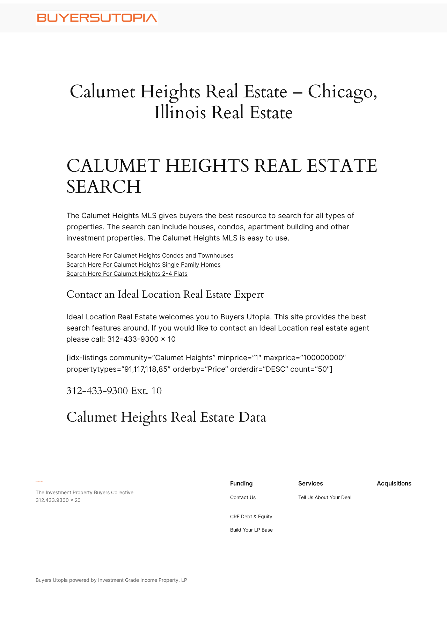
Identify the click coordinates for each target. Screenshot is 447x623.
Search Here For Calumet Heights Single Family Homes (143, 264)
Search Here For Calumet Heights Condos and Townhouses (150, 255)
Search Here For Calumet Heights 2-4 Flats (127, 273)
